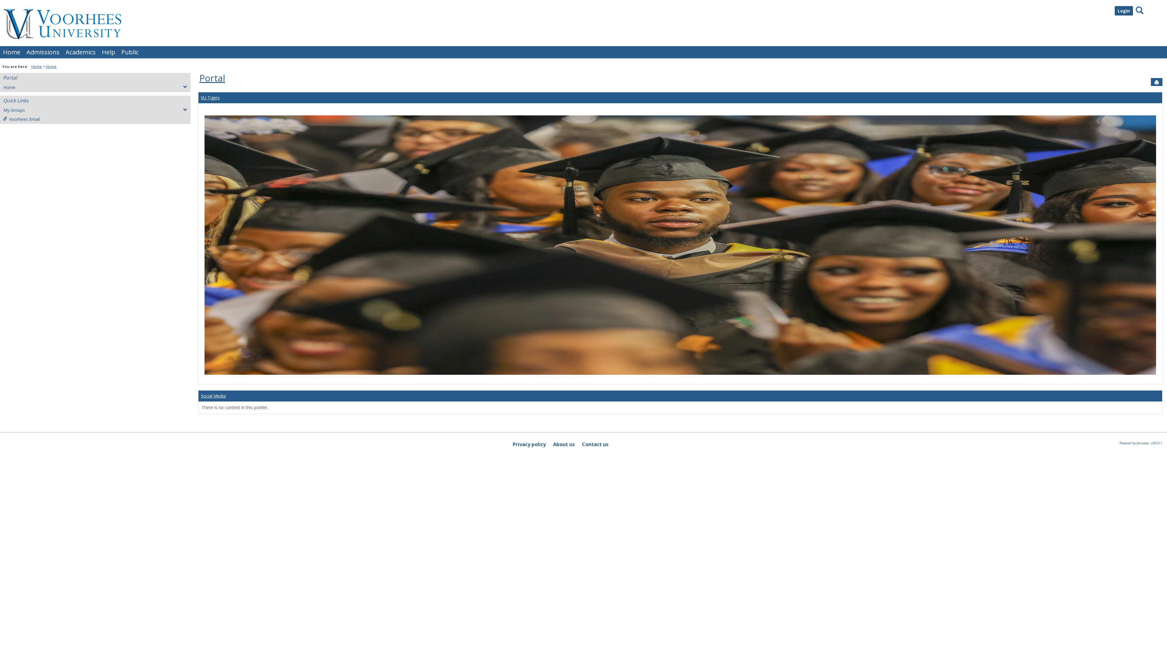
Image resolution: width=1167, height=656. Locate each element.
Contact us (595, 444)
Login (1124, 11)
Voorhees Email (24, 119)
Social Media (213, 396)
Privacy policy (529, 444)
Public (130, 52)
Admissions (43, 52)
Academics (81, 52)
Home (11, 52)
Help (108, 52)
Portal (10, 77)
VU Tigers (210, 98)
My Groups (14, 110)
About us (564, 444)
